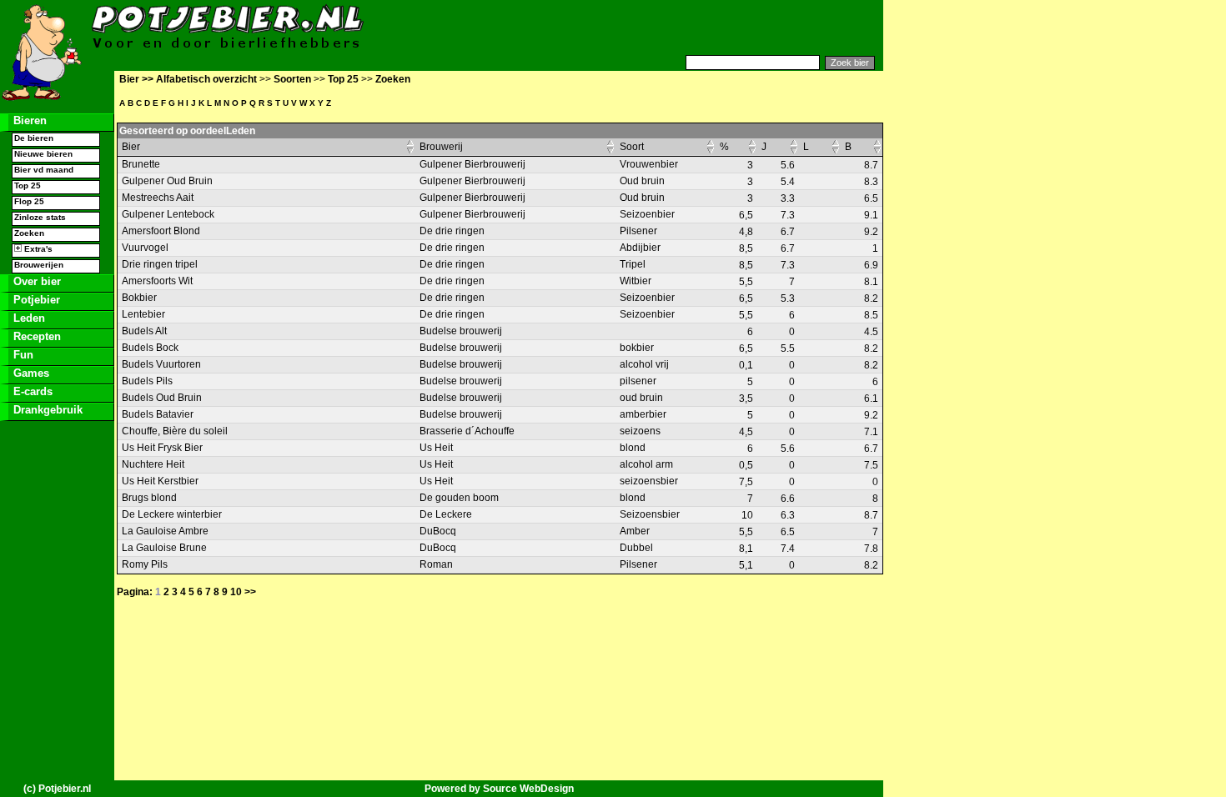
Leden (27, 318)
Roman (436, 564)
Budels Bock (150, 347)
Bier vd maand (43, 169)
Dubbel (636, 548)
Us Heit (436, 448)
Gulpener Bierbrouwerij (472, 164)
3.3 (788, 198)
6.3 (788, 515)
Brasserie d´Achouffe (467, 431)
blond (633, 448)
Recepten (35, 336)
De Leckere (446, 514)
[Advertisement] (680, 28)
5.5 (788, 348)
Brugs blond (149, 498)
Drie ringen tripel (160, 264)
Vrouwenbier (649, 164)
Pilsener (638, 231)
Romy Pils (145, 564)
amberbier (643, 414)
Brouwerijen (38, 264)
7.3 (788, 215)
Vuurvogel (145, 247)
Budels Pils (147, 381)
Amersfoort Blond (161, 231)
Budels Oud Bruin (162, 398)
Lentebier (143, 314)
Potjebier (35, 299)
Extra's (37, 248)
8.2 (871, 298)
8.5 (871, 315)
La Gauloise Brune (164, 548)
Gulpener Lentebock (168, 214)
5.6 (788, 165)
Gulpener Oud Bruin (167, 181)
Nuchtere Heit (153, 464)
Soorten (292, 79)
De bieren (33, 138)
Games (29, 373)
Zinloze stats (40, 217)
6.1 (871, 398)
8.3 (871, 182)
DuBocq (438, 531)
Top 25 (27, 185)
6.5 (871, 198)
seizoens (640, 431)
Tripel (633, 264)
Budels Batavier (157, 414)
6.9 (871, 265)
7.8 (871, 548)
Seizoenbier (647, 214)
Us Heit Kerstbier (160, 481)
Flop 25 (29, 201)
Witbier (635, 281)
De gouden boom (459, 498)
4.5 (871, 332)
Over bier (35, 281)
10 (236, 592)
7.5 (871, 465)
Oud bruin (642, 181)
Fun (21, 354)
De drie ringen (452, 231)
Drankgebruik (46, 410)
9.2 (871, 232)
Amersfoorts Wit (157, 281)
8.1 (871, 282)
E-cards (31, 391)
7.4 (788, 548)
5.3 (788, 298)
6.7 (788, 232)
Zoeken (29, 233)
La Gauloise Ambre (165, 531)
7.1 (871, 432)
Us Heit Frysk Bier (162, 448)
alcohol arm (646, 464)
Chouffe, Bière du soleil (175, 431)
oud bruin (641, 398)
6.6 (788, 498)
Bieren (28, 120)
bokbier (637, 347)
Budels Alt (144, 331)
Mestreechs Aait (157, 197)
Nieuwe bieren (43, 153)
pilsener (638, 381)
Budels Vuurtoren (161, 364)
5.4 (788, 182)
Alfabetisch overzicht (206, 79)
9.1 (871, 215)
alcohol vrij (644, 364)
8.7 (871, 165)
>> (250, 592)
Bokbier (139, 297)
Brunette (141, 164)
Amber (635, 531)
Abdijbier (640, 247)
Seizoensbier (650, 514)
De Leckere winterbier (172, 514)
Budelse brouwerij (461, 331)
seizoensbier (649, 481)
